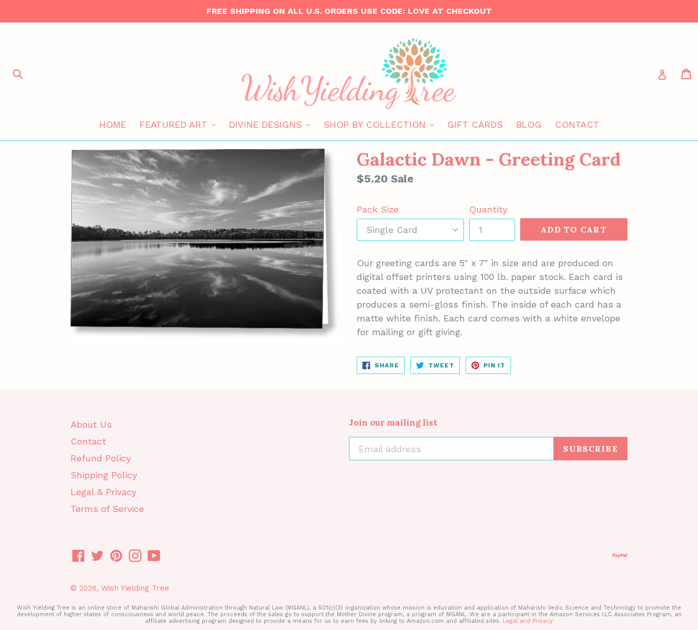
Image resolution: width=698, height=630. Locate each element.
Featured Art (180, 124)
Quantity (488, 209)
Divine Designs (272, 124)
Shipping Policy (104, 475)
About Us (91, 424)
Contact (577, 124)
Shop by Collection (381, 124)
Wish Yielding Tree (135, 588)
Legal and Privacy (528, 621)
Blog (529, 124)
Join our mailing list (393, 422)
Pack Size (378, 209)
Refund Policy (101, 458)
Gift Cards (475, 124)
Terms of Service (107, 508)
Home (112, 124)
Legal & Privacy (103, 491)
